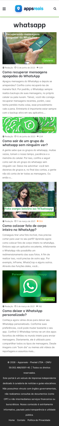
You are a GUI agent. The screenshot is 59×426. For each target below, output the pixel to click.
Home (12, 420)
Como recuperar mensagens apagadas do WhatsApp (24, 73)
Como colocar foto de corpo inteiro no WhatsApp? (24, 227)
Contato (21, 420)
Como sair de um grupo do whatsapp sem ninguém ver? (25, 142)
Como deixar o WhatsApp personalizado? (22, 312)
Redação (9, 67)
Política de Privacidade (39, 420)
